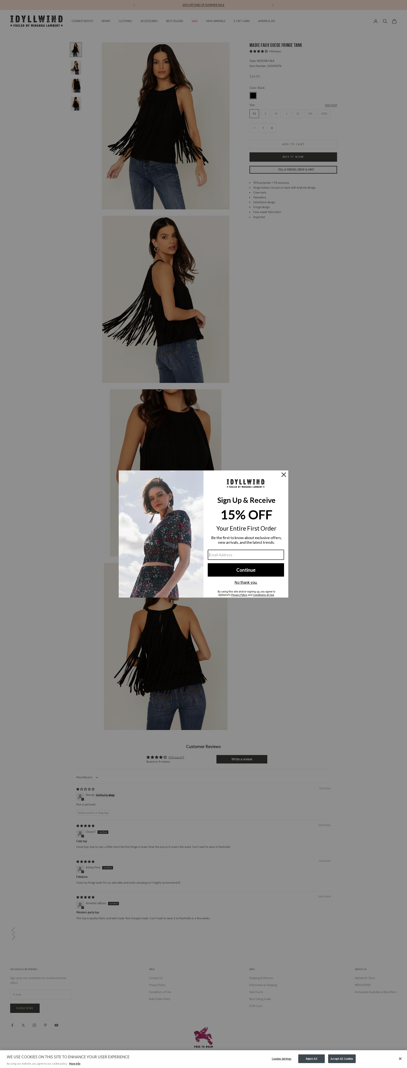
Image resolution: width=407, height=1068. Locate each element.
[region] (203, 1059)
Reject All (311, 1058)
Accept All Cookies (341, 1058)
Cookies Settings (281, 1058)
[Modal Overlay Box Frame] (203, 534)
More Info (74, 1063)
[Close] (400, 1058)
